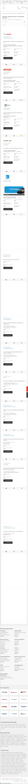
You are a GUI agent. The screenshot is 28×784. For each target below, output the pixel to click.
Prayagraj (3, 769)
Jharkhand (3, 739)
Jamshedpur (8, 762)
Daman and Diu (17, 736)
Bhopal (7, 755)
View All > (2, 636)
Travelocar (5, 145)
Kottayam (14, 763)
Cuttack (24, 756)
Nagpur (11, 766)
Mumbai (3, 766)
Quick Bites (17, 668)
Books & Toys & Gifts (5, 666)
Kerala (13, 739)
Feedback (18, 779)
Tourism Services (18, 660)
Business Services (4, 639)
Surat (11, 770)
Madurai (8, 765)
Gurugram (7, 759)
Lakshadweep (19, 739)
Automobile (17, 640)
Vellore (20, 772)
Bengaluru (18, 754)
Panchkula (16, 768)
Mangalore (13, 765)
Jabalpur (13, 761)
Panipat (21, 768)
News (25, 779)
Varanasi (16, 772)
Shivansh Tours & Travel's (9, 528)
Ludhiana (3, 765)
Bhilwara (3, 755)
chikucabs (5, 464)
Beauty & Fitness (4, 658)
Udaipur (3, 772)
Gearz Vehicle (6, 109)
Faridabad (12, 758)
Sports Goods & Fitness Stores (7, 677)
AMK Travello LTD (7, 319)
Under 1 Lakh (4, 724)
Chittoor (13, 756)
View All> (16, 653)
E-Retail (2, 669)
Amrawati (16, 752)
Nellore (2, 768)
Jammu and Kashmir (19, 737)
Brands (22, 779)
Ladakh (6, 746)
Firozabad (17, 758)
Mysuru (7, 766)
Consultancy (3, 643)
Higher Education (4, 650)
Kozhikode (19, 763)
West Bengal (10, 744)
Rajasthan (3, 743)
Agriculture (17, 643)
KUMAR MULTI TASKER (8, 435)
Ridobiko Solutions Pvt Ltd (9, 406)
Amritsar (21, 752)
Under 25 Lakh (4, 727)
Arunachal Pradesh (13, 735)
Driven (4, 377)
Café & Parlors (17, 666)
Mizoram (24, 740)
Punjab (21, 742)
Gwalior (16, 759)
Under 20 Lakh (22, 725)
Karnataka (9, 739)
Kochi (2, 763)
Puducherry (8, 769)
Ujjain (7, 772)
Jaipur (17, 761)
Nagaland (3, 742)
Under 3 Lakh (18, 724)
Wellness (16, 634)
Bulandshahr (23, 755)
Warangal (17, 773)
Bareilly (9, 754)
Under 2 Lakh (11, 724)
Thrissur (24, 770)
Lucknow (25, 763)
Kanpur (21, 762)
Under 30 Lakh (12, 727)
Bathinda (13, 754)
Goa (22, 736)
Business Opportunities (11, 13)
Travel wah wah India (8, 38)
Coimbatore (18, 756)
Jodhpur (17, 762)
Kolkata (6, 763)
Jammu (2, 762)
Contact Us (12, 779)
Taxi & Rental (17, 659)
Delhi (7, 742)
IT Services (3, 644)
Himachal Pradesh (10, 737)
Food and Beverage (19, 665)
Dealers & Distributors (19, 639)
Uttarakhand (23, 743)
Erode (7, 758)
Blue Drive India (7, 181)
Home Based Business (5, 656)
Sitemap (25, 781)
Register (26, 7)
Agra (2, 752)
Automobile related (4, 632)
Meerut (17, 765)
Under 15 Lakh (15, 725)
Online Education (4, 652)
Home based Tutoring (5, 660)
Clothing (16, 650)
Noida (12, 768)
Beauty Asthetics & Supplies (20, 632)
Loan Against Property (21, 2)
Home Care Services (5, 659)
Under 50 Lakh (19, 727)
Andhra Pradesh (4, 735)
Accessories (17, 649)
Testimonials (16, 781)
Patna (25, 768)
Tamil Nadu (12, 743)
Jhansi (13, 762)
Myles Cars (5, 73)
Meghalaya (18, 740)
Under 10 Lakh (7, 725)
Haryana (3, 737)
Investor (25, 1)
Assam (19, 735)
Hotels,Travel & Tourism (20, 656)
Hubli (20, 759)
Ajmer (12, 752)
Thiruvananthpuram (17, 770)
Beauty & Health (18, 630)
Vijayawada (3, 773)
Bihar (23, 735)
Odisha (10, 742)
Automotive (3, 630)
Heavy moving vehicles (5, 634)
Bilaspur (18, 755)
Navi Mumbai (20, 766)
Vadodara (11, 772)
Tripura (17, 743)
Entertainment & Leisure (5, 676)
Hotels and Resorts (18, 658)
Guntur (2, 759)
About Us (7, 779)
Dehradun (3, 758)
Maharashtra (8, 740)
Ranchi (24, 769)
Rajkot (20, 769)
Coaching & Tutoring (5, 649)
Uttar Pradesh (4, 744)
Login (27, 8)
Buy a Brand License (4, 2)
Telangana (16, 744)
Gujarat (25, 736)
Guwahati (12, 759)
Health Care (17, 633)
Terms (21, 781)
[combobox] (14, 22)
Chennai (9, 756)
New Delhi (7, 768)
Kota (10, 763)
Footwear (16, 652)
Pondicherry (16, 742)
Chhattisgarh (10, 736)
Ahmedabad (7, 752)
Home (3, 779)
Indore (8, 761)
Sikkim (7, 743)
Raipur (16, 769)
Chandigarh (3, 736)
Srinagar (7, 770)
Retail (2, 665)
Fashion (16, 648)
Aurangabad (4, 754)
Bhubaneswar (13, 755)
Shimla (2, 770)
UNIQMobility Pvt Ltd (8, 348)
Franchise (4, 13)
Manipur (13, 740)
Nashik (15, 766)
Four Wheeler (3, 633)
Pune (13, 769)
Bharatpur (24, 754)
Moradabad (22, 765)
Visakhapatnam (10, 773)
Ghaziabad (23, 758)
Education (17, 642)
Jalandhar (21, 761)
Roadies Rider (6, 256)
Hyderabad (3, 761)
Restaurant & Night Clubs (20, 669)
